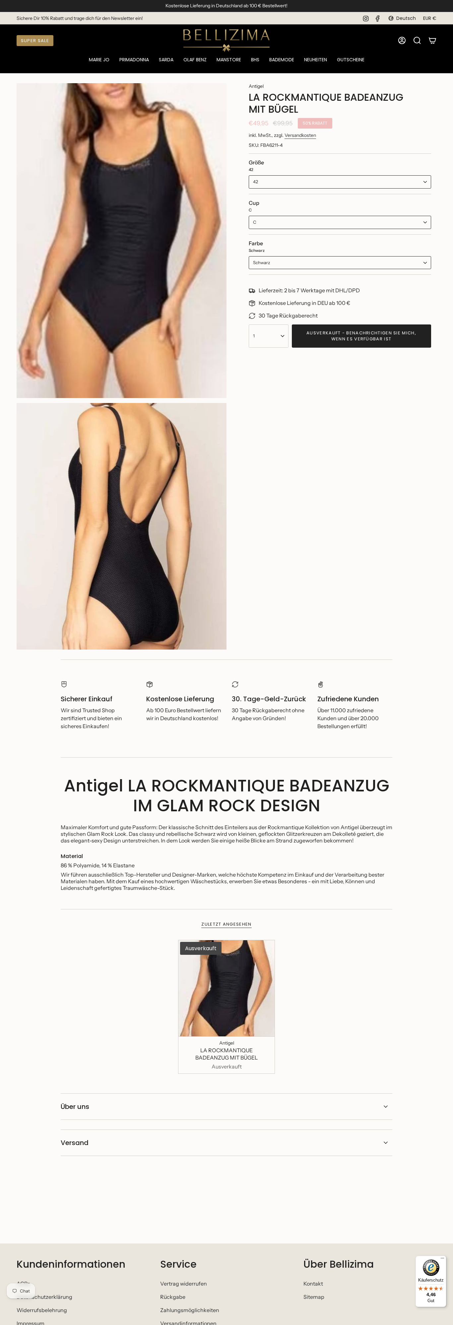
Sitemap (313, 1297)
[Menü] (442, 1260)
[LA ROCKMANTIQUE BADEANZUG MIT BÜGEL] (226, 988)
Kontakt (313, 1283)
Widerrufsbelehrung (42, 1310)
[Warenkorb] (432, 40)
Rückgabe (172, 1297)
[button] (99, 60)
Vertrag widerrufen (183, 1283)
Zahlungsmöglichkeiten (189, 1310)
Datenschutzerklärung (44, 1297)
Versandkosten (300, 135)
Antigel (256, 86)
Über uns (75, 1106)
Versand (75, 1142)
